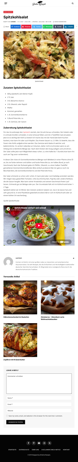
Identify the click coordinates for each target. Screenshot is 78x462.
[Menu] (5, 3)
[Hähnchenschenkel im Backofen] (20, 297)
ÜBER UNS (35, 450)
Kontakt (66, 450)
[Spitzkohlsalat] (39, 78)
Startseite (12, 450)
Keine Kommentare (60, 21)
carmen (13, 21)
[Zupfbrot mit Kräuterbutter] (20, 340)
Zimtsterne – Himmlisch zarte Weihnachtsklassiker (52, 318)
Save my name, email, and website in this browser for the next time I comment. (35, 416)
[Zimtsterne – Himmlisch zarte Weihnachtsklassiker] (58, 297)
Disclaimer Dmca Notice (51, 450)
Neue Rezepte (8, 12)
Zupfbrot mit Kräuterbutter (14, 360)
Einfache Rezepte (45, 455)
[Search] (72, 3)
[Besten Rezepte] (39, 3)
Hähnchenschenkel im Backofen (16, 317)
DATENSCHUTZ (24, 450)
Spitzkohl (26, 132)
